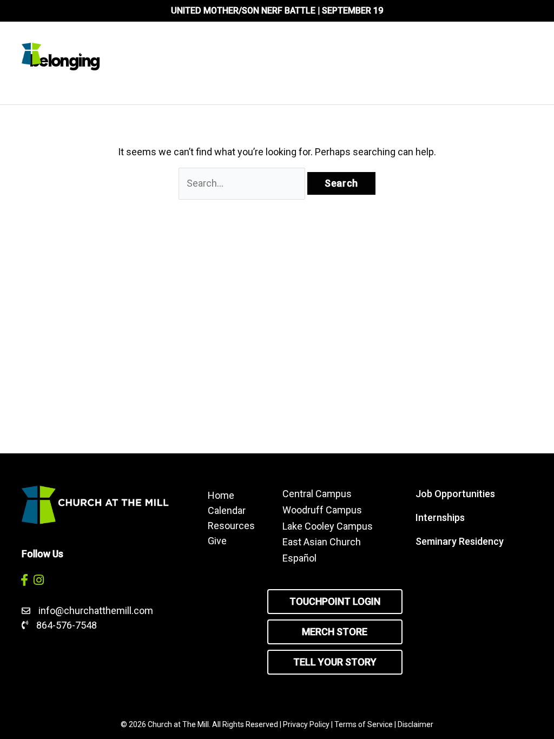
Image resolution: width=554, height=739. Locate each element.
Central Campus (317, 493)
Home (221, 495)
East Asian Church (321, 541)
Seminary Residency (460, 541)
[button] (24, 579)
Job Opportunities (455, 493)
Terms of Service (363, 724)
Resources (231, 525)
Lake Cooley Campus (327, 526)
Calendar (227, 510)
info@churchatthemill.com (96, 610)
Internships (440, 517)
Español (299, 558)
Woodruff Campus (322, 510)
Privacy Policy (306, 724)
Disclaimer (415, 724)
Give (217, 540)
